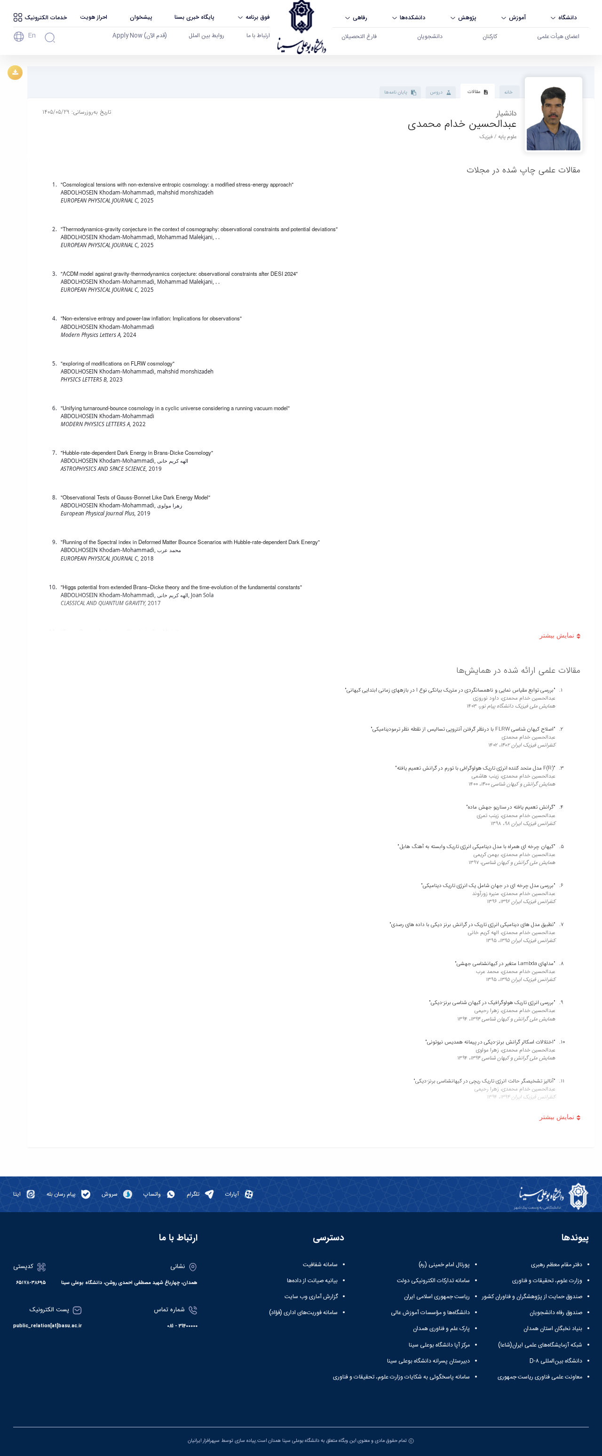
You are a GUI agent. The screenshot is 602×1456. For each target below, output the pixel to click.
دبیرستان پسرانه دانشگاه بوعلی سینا (428, 1361)
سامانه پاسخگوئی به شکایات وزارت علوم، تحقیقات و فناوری (401, 1377)
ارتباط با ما (258, 35)
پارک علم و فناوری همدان (441, 1328)
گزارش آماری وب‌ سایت (311, 1296)
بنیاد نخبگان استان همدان (552, 1328)
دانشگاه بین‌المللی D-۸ (556, 1361)
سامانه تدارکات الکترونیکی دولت (433, 1280)
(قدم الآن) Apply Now (139, 35)
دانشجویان (430, 36)
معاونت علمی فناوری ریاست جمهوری (540, 1377)
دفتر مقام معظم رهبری (556, 1264)
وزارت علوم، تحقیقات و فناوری (547, 1280)
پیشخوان (141, 17)
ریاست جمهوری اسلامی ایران (437, 1296)
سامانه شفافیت (320, 1264)
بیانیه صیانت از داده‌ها (312, 1280)
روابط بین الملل (206, 35)
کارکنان (490, 36)
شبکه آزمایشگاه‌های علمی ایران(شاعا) (540, 1345)
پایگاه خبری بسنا (194, 17)
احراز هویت (93, 17)
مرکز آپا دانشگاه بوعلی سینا (439, 1345)
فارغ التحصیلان (359, 36)
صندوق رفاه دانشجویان (556, 1312)
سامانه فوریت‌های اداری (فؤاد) (303, 1312)
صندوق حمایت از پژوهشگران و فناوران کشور (532, 1296)
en (32, 35)
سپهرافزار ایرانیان (204, 1441)
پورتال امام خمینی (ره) (444, 1264)
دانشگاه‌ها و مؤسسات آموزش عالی (430, 1312)
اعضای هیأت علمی (558, 36)
